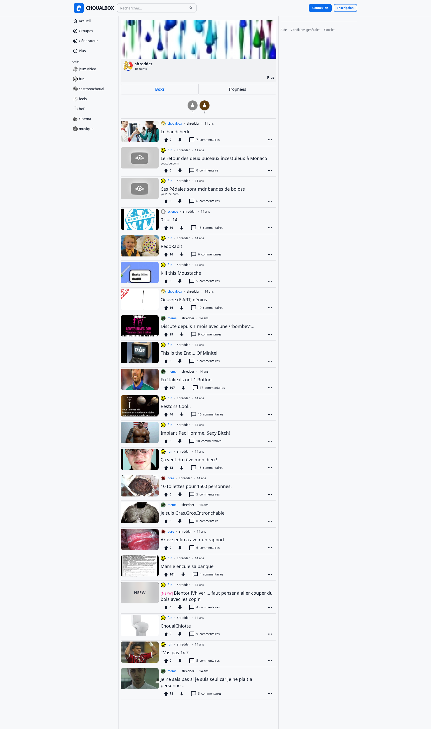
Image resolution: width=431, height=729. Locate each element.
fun (82, 79)
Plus (82, 50)
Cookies (329, 30)
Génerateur (88, 40)
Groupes (86, 30)
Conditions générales (305, 30)
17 (212, 388)
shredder (193, 124)
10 (208, 441)
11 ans (209, 124)
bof (81, 108)
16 (210, 414)
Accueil (85, 20)
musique (86, 128)
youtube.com (170, 163)
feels (83, 98)
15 (210, 468)
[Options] (269, 140)
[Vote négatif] (179, 140)
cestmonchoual (91, 88)
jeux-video (87, 69)
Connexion (320, 8)
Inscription (345, 8)
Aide (284, 30)
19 (210, 308)
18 (210, 228)
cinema (85, 118)
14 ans (205, 212)
